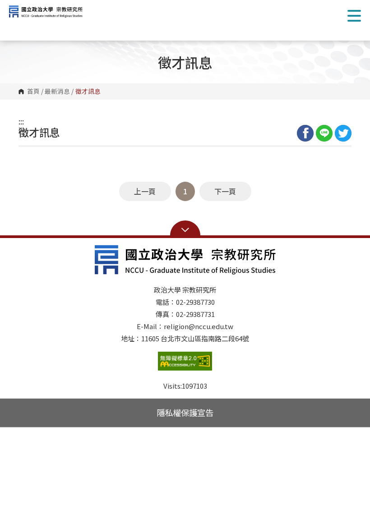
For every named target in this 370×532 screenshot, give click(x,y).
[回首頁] (52, 11)
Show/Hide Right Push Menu (354, 16)
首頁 (33, 91)
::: (21, 121)
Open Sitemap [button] (185, 229)
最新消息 (57, 91)
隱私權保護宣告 (185, 412)
